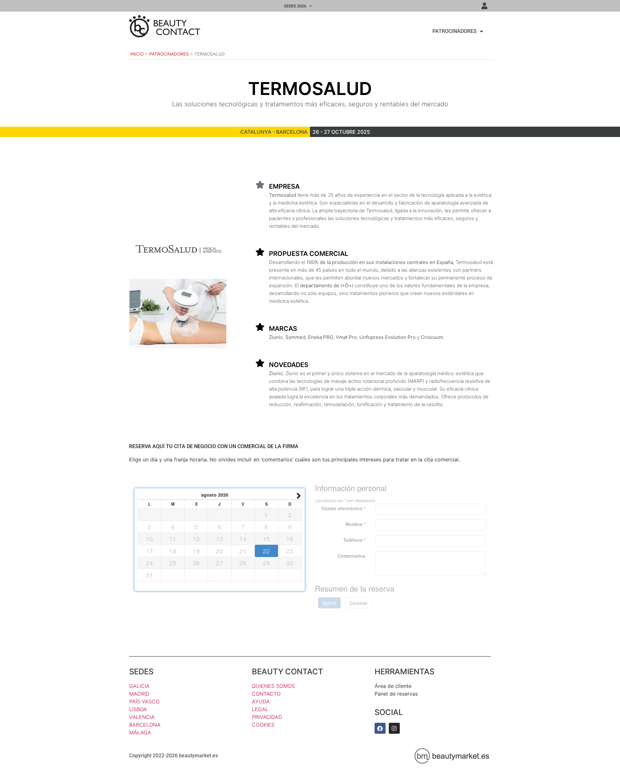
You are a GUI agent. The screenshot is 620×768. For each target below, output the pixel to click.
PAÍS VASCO (144, 701)
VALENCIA (142, 717)
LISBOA (138, 709)
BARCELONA (144, 724)
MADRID (139, 693)
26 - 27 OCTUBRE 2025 (341, 132)
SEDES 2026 (295, 6)
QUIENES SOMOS (273, 686)
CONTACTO (266, 693)
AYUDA (261, 701)
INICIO (137, 54)
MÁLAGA (140, 732)
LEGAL (260, 709)
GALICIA (139, 686)
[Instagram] (394, 728)
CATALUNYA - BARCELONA (273, 132)
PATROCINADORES (454, 31)
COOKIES (263, 724)
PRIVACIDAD (267, 717)
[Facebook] (380, 728)
